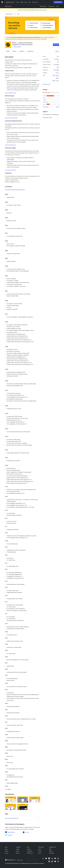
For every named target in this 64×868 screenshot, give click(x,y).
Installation (21, 51)
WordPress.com (52, 847)
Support (57, 51)
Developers (29, 851)
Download (56, 44)
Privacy (6, 853)
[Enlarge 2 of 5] (26, 798)
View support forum (47, 117)
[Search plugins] (18, 14)
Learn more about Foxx (10, 144)
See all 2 (57, 72)
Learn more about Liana (10, 92)
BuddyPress (51, 853)
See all (57, 106)
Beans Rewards (17, 46)
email (54, 75)
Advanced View (46, 84)
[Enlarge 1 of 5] (14, 798)
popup (57, 78)
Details (7, 51)
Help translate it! (43, 9)
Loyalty (57, 75)
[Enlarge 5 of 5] (26, 805)
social (57, 80)
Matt (50, 849)
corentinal (10, 835)
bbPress (51, 851)
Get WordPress (58, 2)
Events (39, 849)
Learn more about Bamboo (11, 117)
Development (30, 51)
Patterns (18, 853)
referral (53, 80)
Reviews (14, 51)
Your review (45, 106)
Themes (17, 849)
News (6, 849)
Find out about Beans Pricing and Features (15, 189)
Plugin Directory (8, 6)
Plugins (17, 851)
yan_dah (27, 832)
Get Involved (41, 847)
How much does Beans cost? (12, 818)
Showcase (18, 847)
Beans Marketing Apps (12, 67)
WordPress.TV (30, 853)
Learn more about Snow (10, 170)
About (6, 847)
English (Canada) (20, 860)
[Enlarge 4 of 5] (14, 805)
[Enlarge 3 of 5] (38, 798)
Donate (39, 851)
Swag (40, 853)
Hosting (6, 851)
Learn (28, 847)
